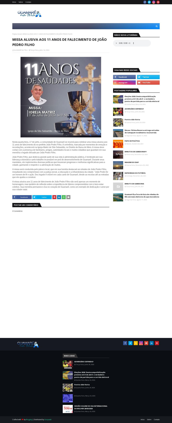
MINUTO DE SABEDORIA (134, 184)
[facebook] (144, 2)
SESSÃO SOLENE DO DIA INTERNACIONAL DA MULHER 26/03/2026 (90, 407)
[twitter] (149, 2)
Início (14, 2)
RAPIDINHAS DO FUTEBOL (135, 173)
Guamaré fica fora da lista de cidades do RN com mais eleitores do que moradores (142, 195)
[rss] (136, 343)
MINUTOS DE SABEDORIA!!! (136, 151)
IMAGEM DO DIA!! (132, 162)
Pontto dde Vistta (132, 119)
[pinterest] (158, 2)
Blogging (29, 419)
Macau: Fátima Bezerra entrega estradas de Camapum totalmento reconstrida (142, 131)
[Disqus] (60, 303)
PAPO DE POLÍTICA (132, 141)
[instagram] (153, 2)
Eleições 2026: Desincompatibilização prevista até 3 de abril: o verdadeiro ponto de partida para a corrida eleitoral (142, 98)
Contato (28, 2)
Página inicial (17, 34)
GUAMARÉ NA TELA (21, 50)
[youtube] (148, 82)
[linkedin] (152, 343)
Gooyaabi (47, 419)
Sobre (21, 2)
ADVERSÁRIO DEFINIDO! (134, 109)
